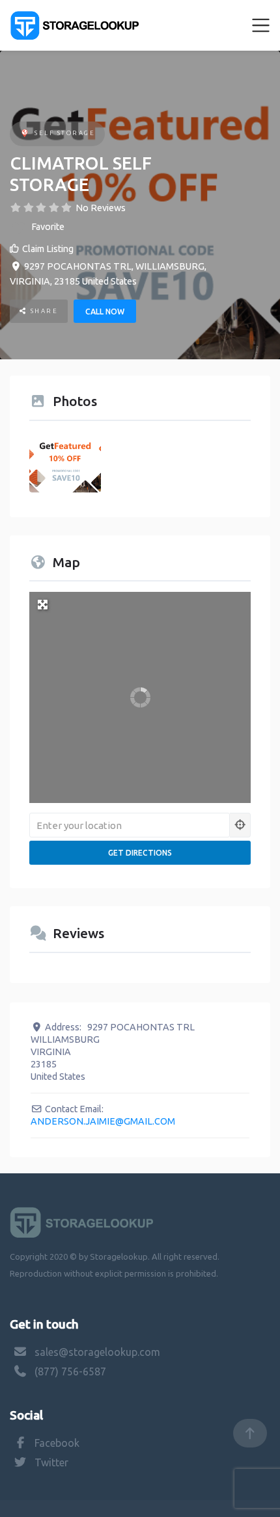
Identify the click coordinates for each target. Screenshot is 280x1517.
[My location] (240, 825)
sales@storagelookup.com (97, 1352)
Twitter (51, 1462)
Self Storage (65, 132)
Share (42, 310)
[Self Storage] (24, 134)
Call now (104, 311)
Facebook (57, 1443)
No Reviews (101, 208)
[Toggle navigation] (261, 25)
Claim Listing (48, 249)
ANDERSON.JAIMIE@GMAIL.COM (103, 1121)
